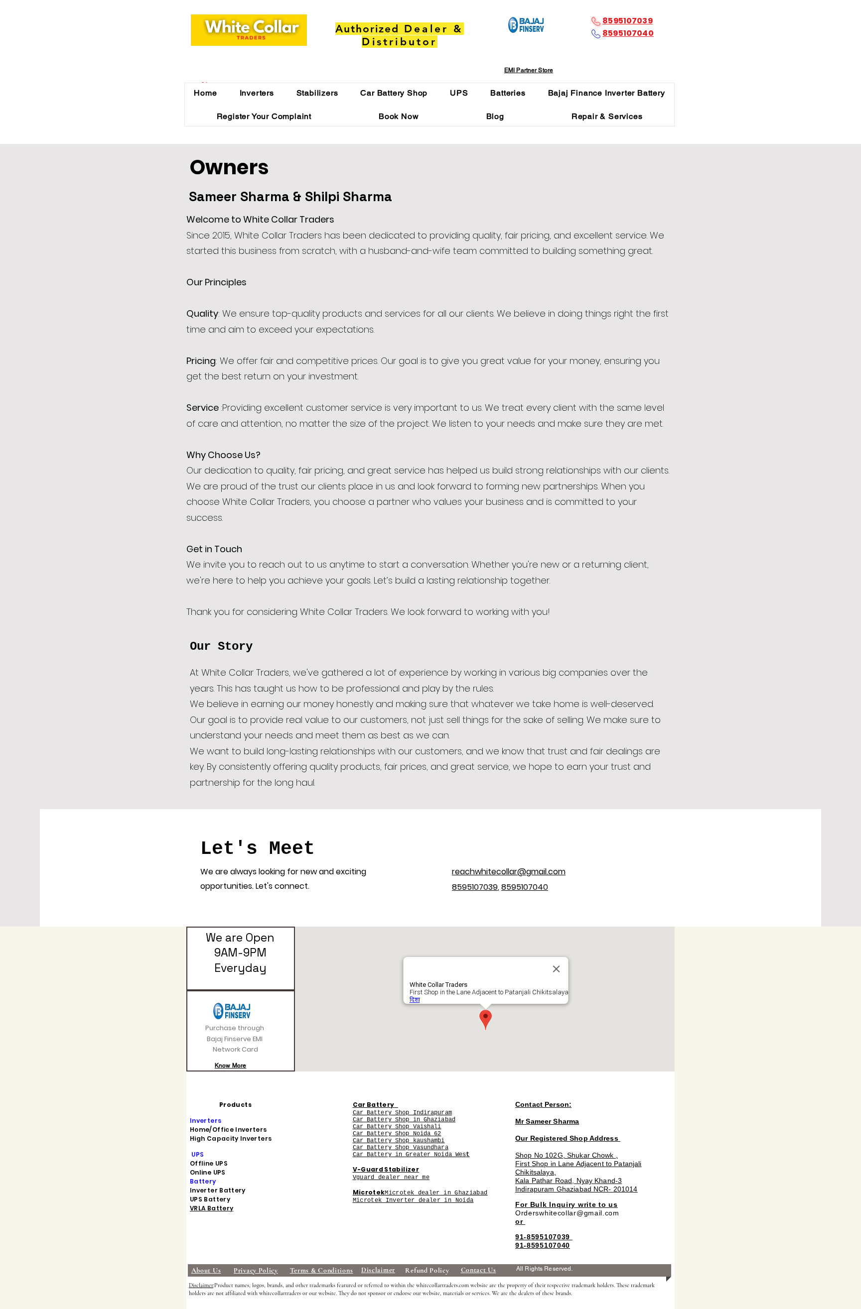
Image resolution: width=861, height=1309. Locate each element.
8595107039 (627, 20)
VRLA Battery (211, 1208)
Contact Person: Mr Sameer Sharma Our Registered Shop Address (567, 1121)
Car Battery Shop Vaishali (397, 1126)
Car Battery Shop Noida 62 (397, 1133)
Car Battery (374, 1104)
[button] (256, 93)
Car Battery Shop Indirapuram (402, 1112)
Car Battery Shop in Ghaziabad (404, 1119)
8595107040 (628, 33)
